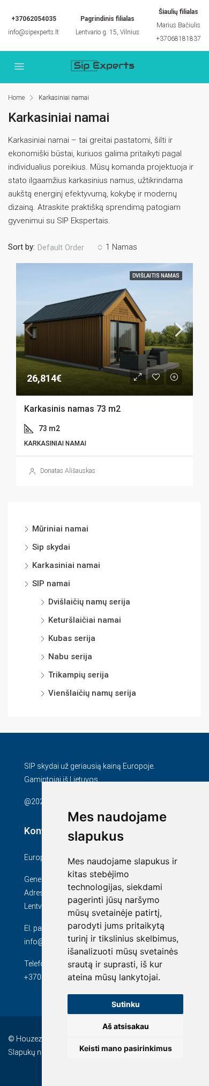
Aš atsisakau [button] (125, 1026)
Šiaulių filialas (178, 12)
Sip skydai (51, 547)
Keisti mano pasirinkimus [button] (125, 1048)
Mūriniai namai (60, 529)
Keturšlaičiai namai (84, 620)
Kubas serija (71, 638)
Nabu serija (70, 656)
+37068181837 (178, 38)
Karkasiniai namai (66, 565)
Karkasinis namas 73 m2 (72, 409)
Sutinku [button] (125, 1004)
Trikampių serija (78, 675)
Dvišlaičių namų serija (89, 602)
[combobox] (70, 247)
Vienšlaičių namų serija (92, 693)
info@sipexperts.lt (33, 32)
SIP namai (51, 583)
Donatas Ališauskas (67, 471)
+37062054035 (33, 19)
